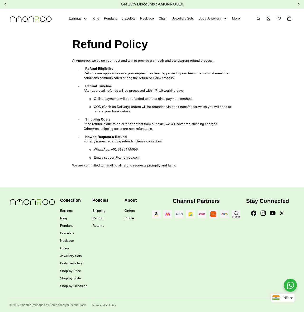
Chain (64, 248)
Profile (129, 218)
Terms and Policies (103, 305)
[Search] (258, 18)
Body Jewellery (71, 263)
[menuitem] (236, 18)
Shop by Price (70, 271)
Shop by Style (70, 278)
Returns (98, 225)
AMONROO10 (170, 4)
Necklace (67, 240)
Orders (129, 210)
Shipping (98, 210)
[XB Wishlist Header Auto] (279, 18)
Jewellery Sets (71, 256)
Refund (97, 218)
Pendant (66, 225)
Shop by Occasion (73, 286)
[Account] (268, 18)
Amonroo (25, 305)
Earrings (66, 210)
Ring (63, 218)
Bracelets (67, 233)
